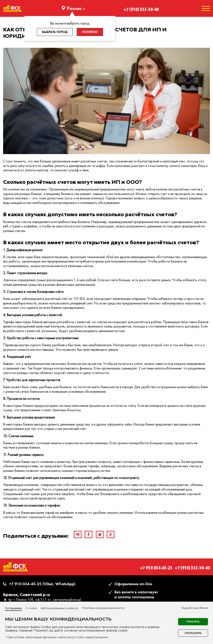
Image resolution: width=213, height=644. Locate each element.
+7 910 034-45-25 (156, 566)
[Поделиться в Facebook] (89, 534)
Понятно (90, 32)
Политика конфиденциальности (103, 608)
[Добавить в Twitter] (100, 534)
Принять (193, 621)
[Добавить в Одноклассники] (111, 534)
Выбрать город (54, 32)
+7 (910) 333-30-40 (141, 8)
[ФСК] (15, 567)
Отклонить (193, 633)
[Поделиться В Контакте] (78, 534)
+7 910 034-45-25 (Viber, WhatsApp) (42, 583)
